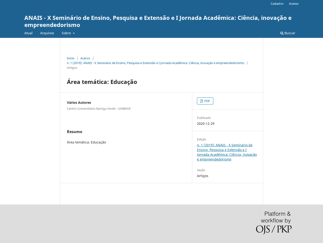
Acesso (294, 3)
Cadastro (277, 3)
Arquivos (47, 33)
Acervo (85, 58)
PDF (207, 101)
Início (70, 58)
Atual (28, 33)
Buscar (289, 33)
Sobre (67, 33)
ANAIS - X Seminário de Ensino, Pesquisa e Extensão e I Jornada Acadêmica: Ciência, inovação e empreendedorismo (158, 21)
